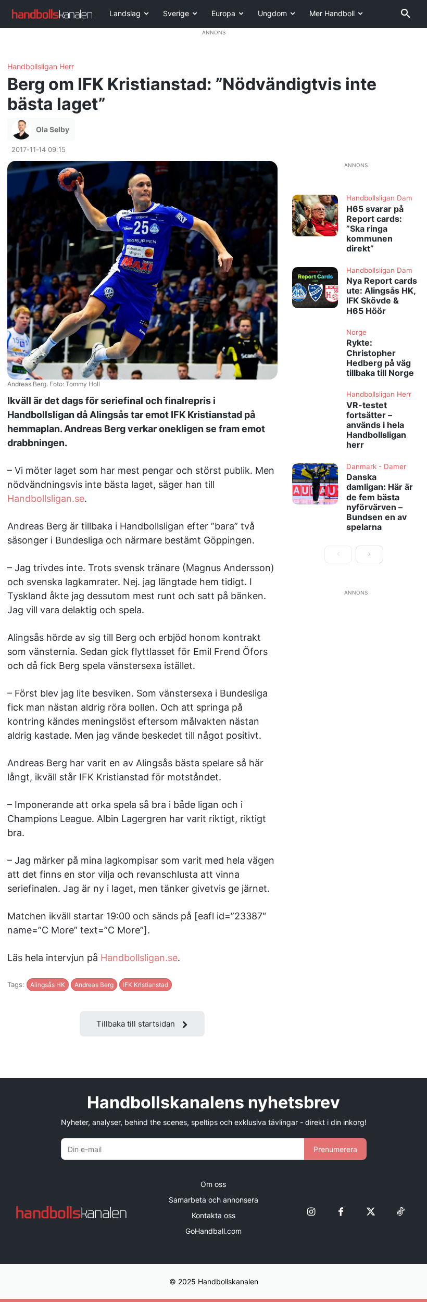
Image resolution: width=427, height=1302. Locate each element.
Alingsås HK (47, 985)
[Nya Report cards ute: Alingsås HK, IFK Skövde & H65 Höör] (315, 287)
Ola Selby (52, 129)
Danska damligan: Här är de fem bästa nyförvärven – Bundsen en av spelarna (379, 502)
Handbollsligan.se (45, 498)
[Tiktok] (400, 1212)
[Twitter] (370, 1212)
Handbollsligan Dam (379, 198)
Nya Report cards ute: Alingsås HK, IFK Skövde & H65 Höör (381, 295)
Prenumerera (335, 1149)
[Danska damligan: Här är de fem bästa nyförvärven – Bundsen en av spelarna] (315, 483)
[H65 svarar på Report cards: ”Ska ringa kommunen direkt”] (315, 215)
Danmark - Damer (376, 467)
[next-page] (369, 554)
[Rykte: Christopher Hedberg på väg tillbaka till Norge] (315, 349)
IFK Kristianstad (145, 985)
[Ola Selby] (22, 130)
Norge (356, 332)
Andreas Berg (94, 985)
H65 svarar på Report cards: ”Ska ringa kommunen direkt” (375, 229)
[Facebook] (341, 1212)
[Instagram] (311, 1212)
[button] (406, 14)
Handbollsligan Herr (40, 66)
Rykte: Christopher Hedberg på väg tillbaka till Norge (380, 357)
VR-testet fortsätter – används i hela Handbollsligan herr (376, 425)
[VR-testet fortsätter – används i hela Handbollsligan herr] (315, 411)
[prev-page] (338, 554)
